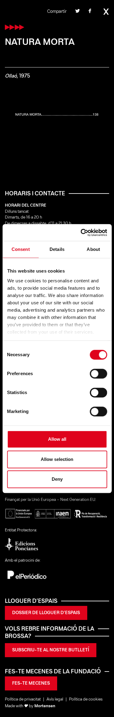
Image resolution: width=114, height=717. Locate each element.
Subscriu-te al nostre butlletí (50, 650)
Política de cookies (85, 699)
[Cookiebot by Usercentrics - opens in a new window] (81, 233)
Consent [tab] (21, 249)
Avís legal (55, 699)
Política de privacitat (23, 699)
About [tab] (93, 249)
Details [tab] (57, 249)
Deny (57, 479)
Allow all (57, 439)
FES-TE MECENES (31, 683)
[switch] (98, 373)
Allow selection (57, 459)
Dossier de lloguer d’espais (46, 613)
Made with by (30, 706)
